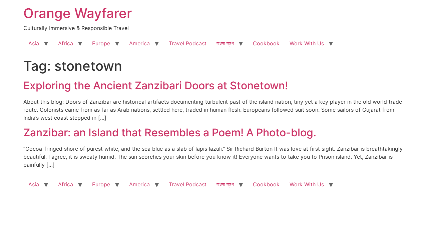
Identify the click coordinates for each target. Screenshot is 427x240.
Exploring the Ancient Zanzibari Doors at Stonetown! (155, 85)
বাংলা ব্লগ (225, 43)
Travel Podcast (187, 43)
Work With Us (307, 43)
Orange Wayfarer (77, 13)
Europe (101, 43)
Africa (65, 43)
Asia (33, 43)
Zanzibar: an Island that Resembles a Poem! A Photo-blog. (169, 132)
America (139, 43)
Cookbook (266, 43)
